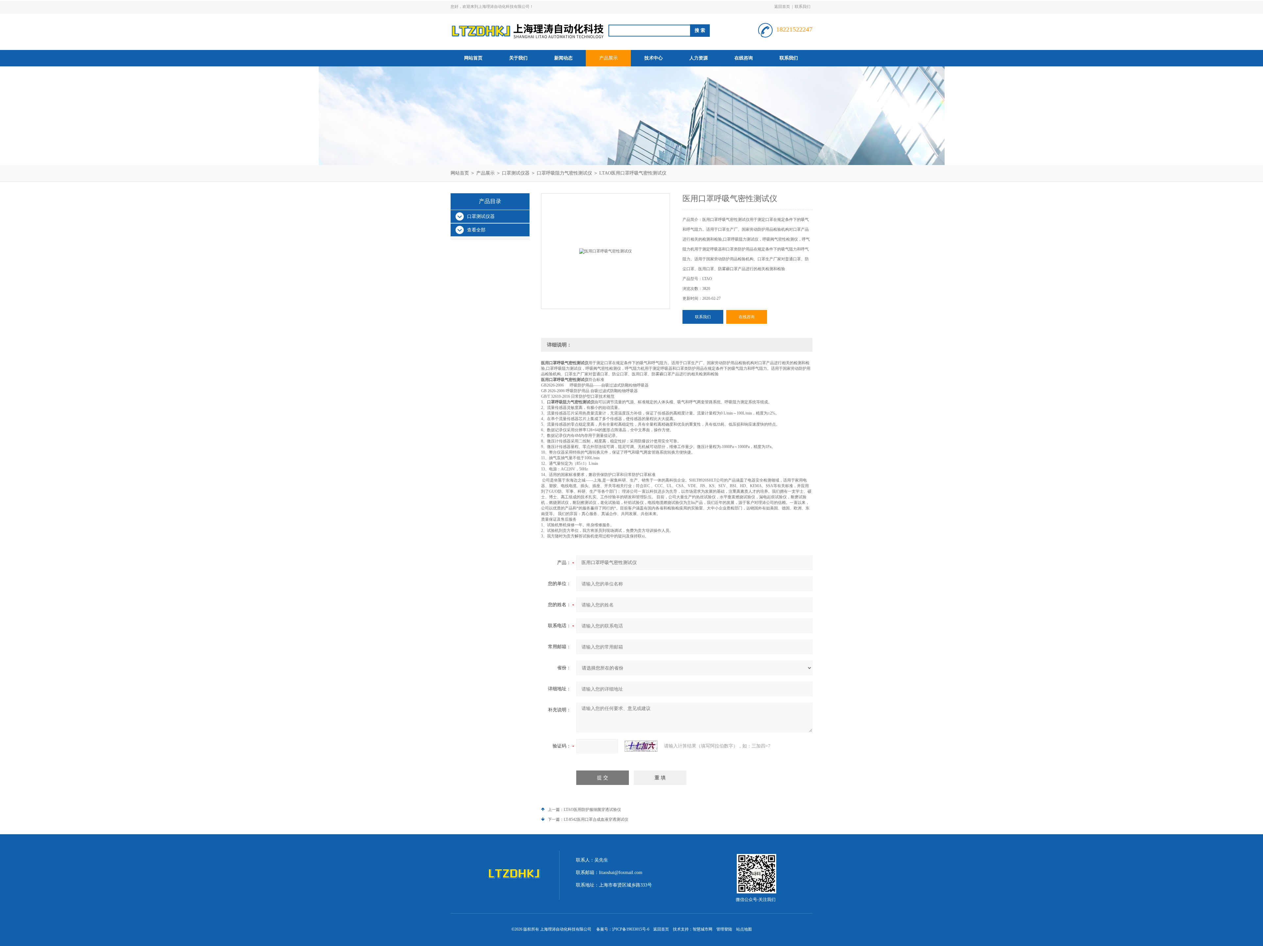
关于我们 (518, 58)
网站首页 (473, 58)
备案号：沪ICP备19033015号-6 (622, 929)
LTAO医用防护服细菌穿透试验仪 (592, 809)
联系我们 (802, 6)
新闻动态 (563, 58)
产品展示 (608, 58)
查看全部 (476, 229)
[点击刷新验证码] (641, 746)
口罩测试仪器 (516, 173)
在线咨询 (743, 58)
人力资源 (698, 58)
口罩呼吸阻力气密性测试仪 (564, 173)
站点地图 (744, 929)
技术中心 (653, 58)
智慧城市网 (702, 929)
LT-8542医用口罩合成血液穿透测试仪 (596, 819)
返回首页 (782, 6)
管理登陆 (724, 929)
